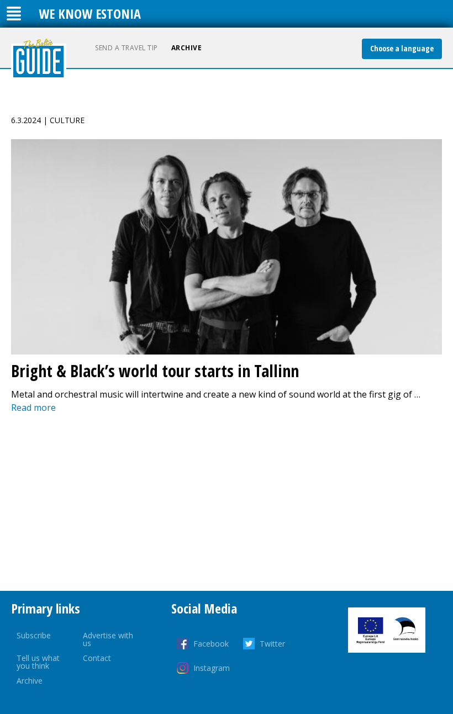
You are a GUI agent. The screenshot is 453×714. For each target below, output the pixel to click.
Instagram (211, 668)
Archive (186, 47)
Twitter (272, 643)
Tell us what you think (38, 662)
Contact (97, 658)
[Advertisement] (226, 502)
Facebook (211, 643)
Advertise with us (108, 639)
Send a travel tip (126, 47)
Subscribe (34, 635)
